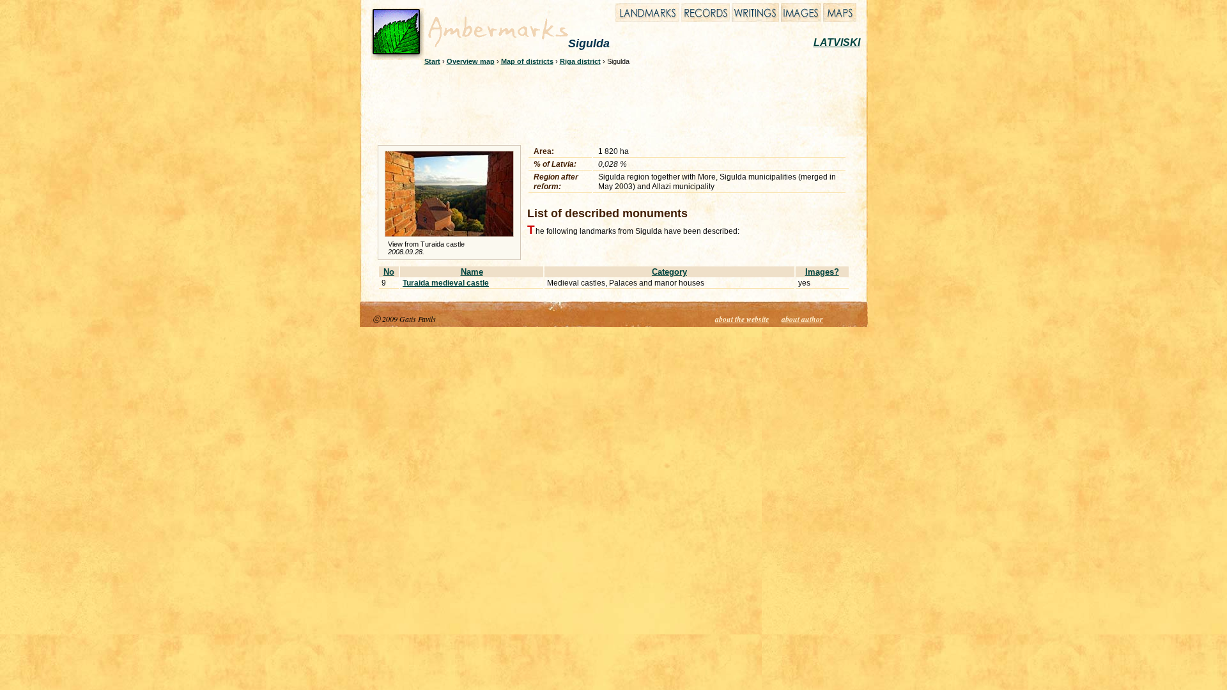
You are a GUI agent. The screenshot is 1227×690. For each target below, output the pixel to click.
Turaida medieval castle (446, 283)
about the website (742, 319)
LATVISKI (837, 42)
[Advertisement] (605, 103)
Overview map (471, 61)
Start (432, 61)
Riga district (580, 61)
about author (802, 319)
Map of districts (527, 61)
